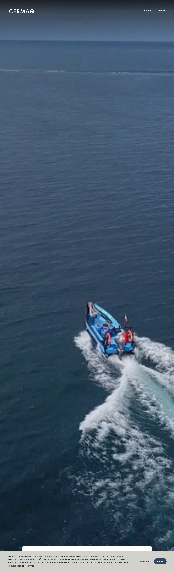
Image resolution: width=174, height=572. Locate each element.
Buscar (148, 11)
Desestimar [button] (145, 561)
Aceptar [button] (160, 561)
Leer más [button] (29, 566)
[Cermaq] (21, 11)
